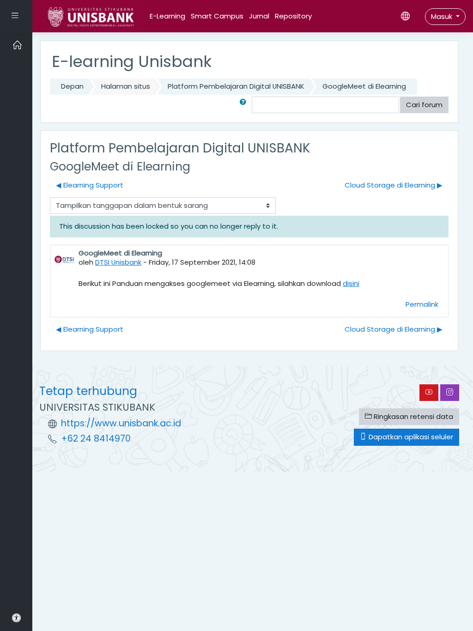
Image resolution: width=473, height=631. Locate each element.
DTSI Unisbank (118, 262)
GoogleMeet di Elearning (364, 86)
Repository (293, 16)
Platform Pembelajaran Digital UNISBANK (236, 86)
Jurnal (259, 16)
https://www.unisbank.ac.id (121, 423)
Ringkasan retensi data (412, 416)
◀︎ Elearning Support (89, 185)
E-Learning (167, 16)
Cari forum (424, 104)
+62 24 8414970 (96, 438)
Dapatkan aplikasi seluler (410, 437)
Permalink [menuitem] (422, 304)
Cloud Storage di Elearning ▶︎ (394, 185)
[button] (245, 105)
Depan (72, 86)
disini (351, 283)
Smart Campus (217, 16)
